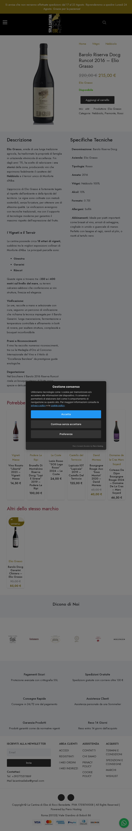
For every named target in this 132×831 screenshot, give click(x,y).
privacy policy (38, 405)
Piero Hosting (98, 446)
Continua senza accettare (66, 424)
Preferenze (66, 434)
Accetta (66, 414)
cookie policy (58, 405)
